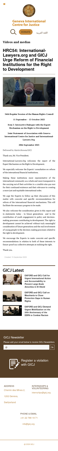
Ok (52, 347)
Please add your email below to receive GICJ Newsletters (29, 342)
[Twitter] (24, 323)
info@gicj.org (28, 423)
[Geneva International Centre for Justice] (29, 10)
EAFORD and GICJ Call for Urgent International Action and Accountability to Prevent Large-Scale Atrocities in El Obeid (38, 281)
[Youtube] (30, 323)
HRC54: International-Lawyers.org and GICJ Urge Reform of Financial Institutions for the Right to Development (28, 59)
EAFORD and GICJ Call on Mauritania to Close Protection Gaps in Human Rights (37, 296)
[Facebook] (18, 323)
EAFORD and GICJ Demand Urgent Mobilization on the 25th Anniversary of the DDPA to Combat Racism (38, 311)
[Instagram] (37, 323)
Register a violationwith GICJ (34, 362)
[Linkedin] (43, 323)
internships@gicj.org (41, 392)
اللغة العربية (42, 32)
